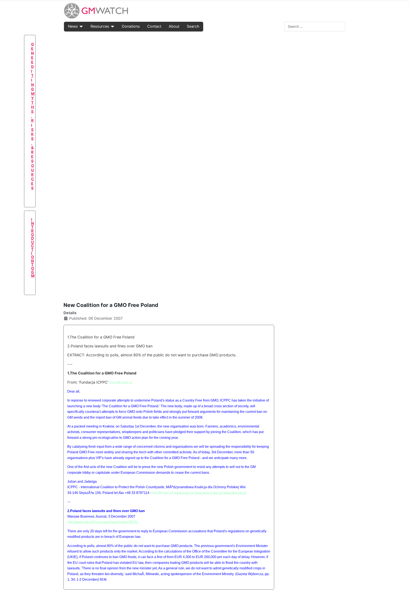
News (73, 26)
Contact (154, 26)
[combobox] (314, 26)
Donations (131, 26)
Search (193, 26)
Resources (100, 26)
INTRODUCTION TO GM (33, 247)
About (174, 26)
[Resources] (111, 26)
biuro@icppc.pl (120, 382)
